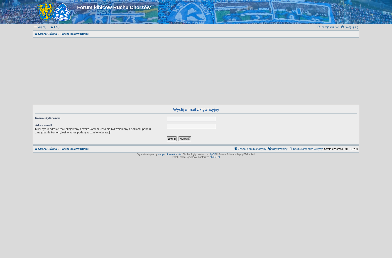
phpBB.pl (215, 157)
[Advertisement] (196, 70)
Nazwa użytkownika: (48, 118)
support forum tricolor (170, 154)
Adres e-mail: (44, 125)
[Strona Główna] (55, 12)
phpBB (212, 154)
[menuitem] (54, 27)
